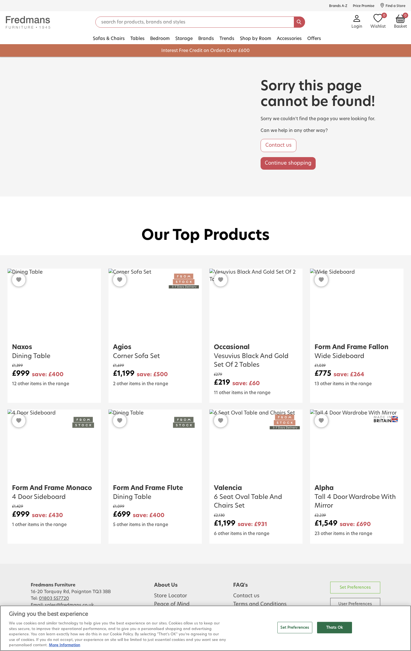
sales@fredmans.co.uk (69, 605)
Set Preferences (355, 587)
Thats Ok (334, 627)
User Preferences (355, 604)
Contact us (278, 145)
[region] (205, 628)
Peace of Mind (172, 604)
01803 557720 (54, 598)
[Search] (299, 22)
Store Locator (170, 595)
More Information (64, 645)
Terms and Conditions (260, 604)
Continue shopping (288, 163)
